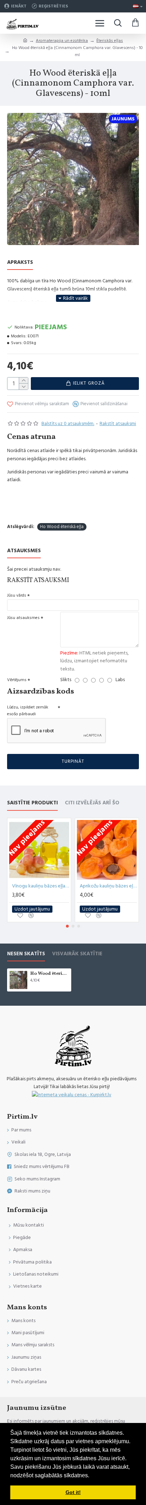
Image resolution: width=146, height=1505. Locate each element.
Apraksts (20, 262)
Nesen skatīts (26, 954)
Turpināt (73, 761)
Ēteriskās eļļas (109, 41)
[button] (67, 926)
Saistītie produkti (32, 803)
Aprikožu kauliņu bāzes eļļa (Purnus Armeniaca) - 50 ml (108, 886)
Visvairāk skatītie (77, 954)
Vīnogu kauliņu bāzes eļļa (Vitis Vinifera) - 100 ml (40, 886)
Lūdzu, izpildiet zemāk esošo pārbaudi (27, 710)
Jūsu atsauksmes (23, 618)
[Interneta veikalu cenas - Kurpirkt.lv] (71, 1095)
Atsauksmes (24, 551)
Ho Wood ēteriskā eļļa (62, 526)
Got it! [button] (73, 1492)
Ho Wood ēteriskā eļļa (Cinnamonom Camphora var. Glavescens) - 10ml (49, 974)
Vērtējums (17, 680)
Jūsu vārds (16, 595)
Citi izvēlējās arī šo (92, 803)
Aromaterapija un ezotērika (62, 41)
